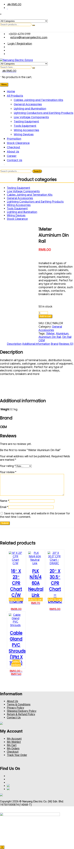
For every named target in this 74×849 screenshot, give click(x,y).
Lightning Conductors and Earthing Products (43, 113)
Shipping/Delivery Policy (21, 711)
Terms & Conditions (18, 704)
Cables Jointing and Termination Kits (38, 100)
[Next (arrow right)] (68, 424)
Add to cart (45, 316)
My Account (14, 738)
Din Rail (66, 337)
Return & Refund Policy (21, 714)
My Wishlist (14, 742)
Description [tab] (14, 344)
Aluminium (62, 333)
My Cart (12, 745)
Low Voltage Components (31, 117)
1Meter (50, 333)
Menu (4, 84)
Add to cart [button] (16, 599)
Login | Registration (20, 43)
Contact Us (14, 160)
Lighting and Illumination (30, 109)
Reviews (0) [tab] (66, 344)
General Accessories (28, 104)
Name (4, 501)
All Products (15, 96)
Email (4, 507)
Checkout (13, 147)
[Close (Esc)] (62, 4)
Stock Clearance (18, 143)
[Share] (55, 4)
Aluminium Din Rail (50, 337)
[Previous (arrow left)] (6, 424)
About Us (13, 152)
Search (37, 171)
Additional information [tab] (36, 344)
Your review (8, 472)
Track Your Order (17, 755)
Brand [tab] (54, 344)
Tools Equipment (25, 126)
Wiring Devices (24, 134)
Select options (16, 663)
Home (11, 91)
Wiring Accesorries (26, 130)
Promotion (14, 139)
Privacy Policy (15, 707)
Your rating (8, 466)
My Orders (13, 748)
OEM (42, 340)
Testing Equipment (26, 121)
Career (12, 156)
